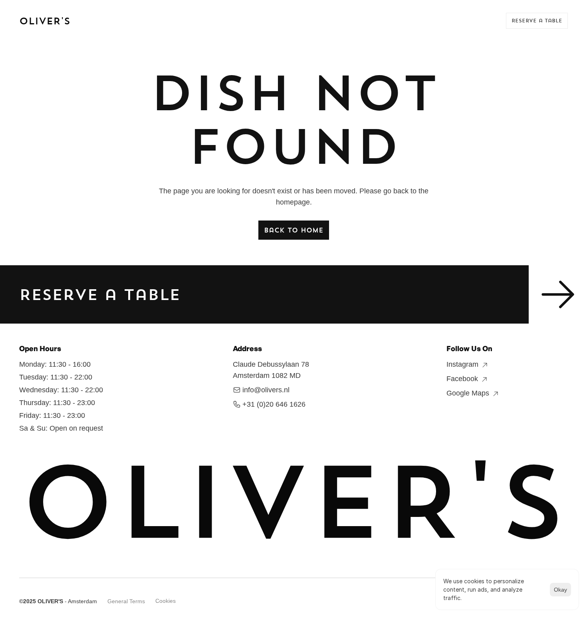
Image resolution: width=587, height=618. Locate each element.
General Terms (126, 601)
